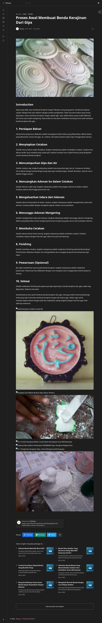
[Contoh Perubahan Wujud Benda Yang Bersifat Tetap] (50, 567)
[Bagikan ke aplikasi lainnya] (59, 535)
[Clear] (56, 3)
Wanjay (8, 3)
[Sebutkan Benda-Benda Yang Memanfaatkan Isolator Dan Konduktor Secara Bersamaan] (90, 567)
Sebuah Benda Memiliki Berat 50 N (31, 548)
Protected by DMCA (28, 619)
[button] (98, 2)
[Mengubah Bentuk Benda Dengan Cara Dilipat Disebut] (90, 584)
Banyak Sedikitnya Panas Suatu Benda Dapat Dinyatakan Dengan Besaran (31, 584)
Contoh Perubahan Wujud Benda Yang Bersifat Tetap (30, 566)
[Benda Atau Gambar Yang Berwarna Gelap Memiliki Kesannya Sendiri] (90, 550)
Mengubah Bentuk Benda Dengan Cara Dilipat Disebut (71, 583)
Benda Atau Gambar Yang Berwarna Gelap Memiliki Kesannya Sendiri (68, 550)
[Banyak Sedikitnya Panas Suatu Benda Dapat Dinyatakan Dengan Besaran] (50, 584)
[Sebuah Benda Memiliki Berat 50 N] (50, 550)
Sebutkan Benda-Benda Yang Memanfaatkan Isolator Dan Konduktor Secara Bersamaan (69, 567)
